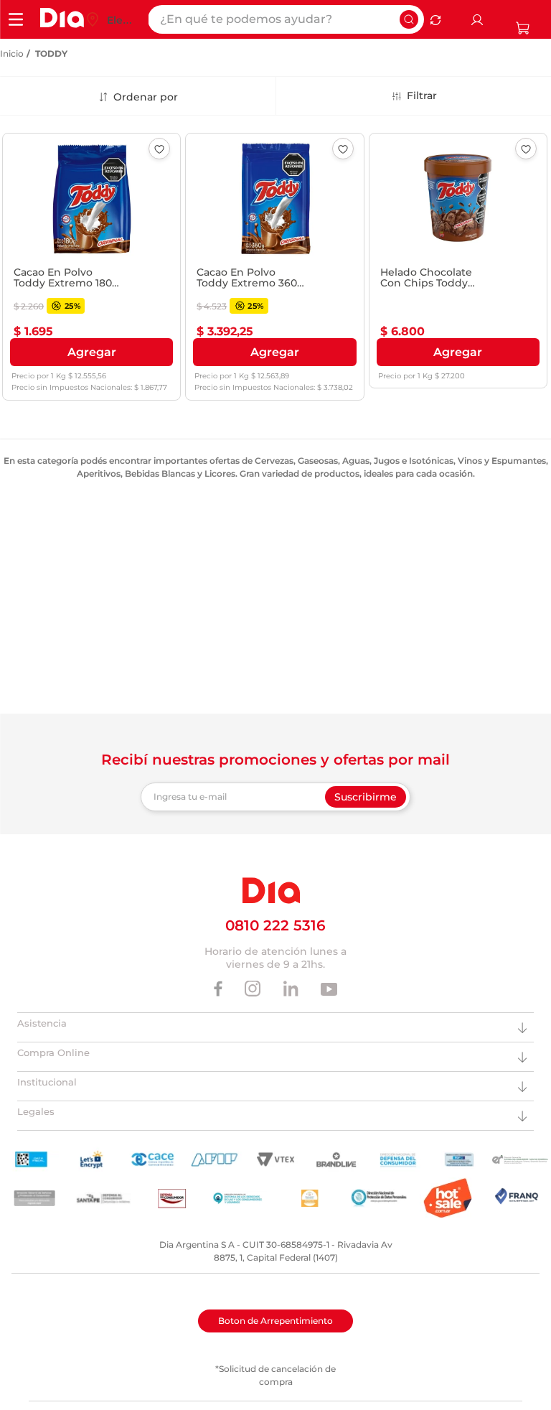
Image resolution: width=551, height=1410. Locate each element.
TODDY (51, 53)
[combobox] (286, 19)
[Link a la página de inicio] (12, 54)
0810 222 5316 (275, 925)
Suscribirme (365, 796)
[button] (91, 352)
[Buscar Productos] (409, 19)
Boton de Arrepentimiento (275, 1320)
